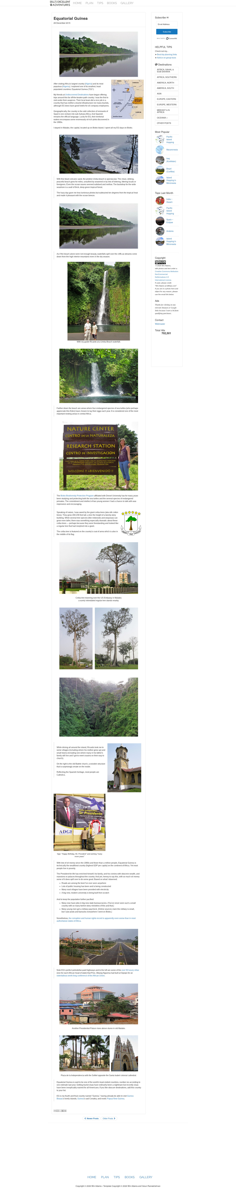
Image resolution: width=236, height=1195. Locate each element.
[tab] (167, 70)
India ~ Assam (169, 200)
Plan (89, 3)
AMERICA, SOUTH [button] (165, 88)
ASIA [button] (159, 93)
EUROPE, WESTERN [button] (167, 104)
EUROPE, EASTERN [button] (166, 99)
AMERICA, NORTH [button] (165, 82)
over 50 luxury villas (130, 970)
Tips (100, 3)
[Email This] (55, 1110)
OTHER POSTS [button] (164, 123)
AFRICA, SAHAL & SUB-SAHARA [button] (165, 70)
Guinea (80, 1099)
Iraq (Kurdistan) (171, 160)
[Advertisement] (167, 352)
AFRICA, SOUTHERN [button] (167, 77)
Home (77, 3)
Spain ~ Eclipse (169, 221)
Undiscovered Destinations (77, 95)
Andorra (169, 231)
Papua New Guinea (115, 1099)
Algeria (88, 84)
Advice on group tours (166, 58)
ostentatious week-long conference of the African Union (81, 976)
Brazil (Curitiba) (170, 170)
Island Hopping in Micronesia (171, 180)
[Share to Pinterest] (65, 1110)
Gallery (127, 3)
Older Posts (108, 1118)
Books (112, 3)
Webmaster (160, 323)
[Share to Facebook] (62, 1110)
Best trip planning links (167, 54)
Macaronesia (172, 149)
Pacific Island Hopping (170, 139)
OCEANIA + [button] (162, 117)
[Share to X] (60, 1110)
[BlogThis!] (57, 1110)
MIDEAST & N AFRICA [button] (163, 111)
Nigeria (66, 86)
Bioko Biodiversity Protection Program (77, 496)
